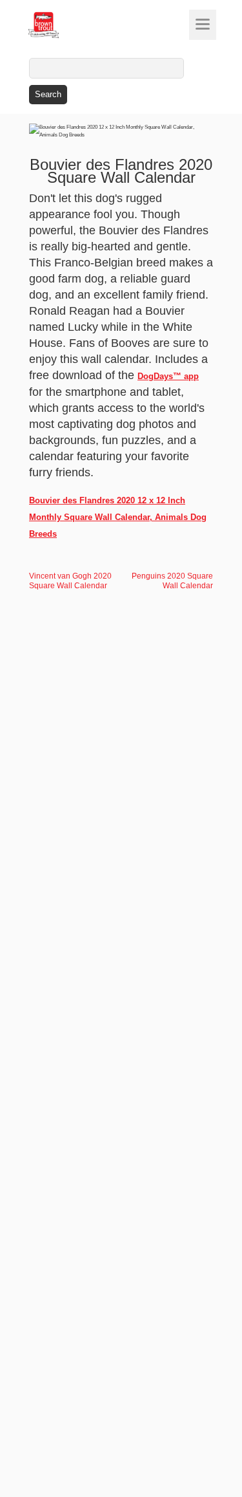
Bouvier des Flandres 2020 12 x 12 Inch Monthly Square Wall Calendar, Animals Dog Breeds (118, 517)
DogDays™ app (168, 376)
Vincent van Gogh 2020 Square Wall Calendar (70, 581)
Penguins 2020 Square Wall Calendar (172, 581)
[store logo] (68, 25)
